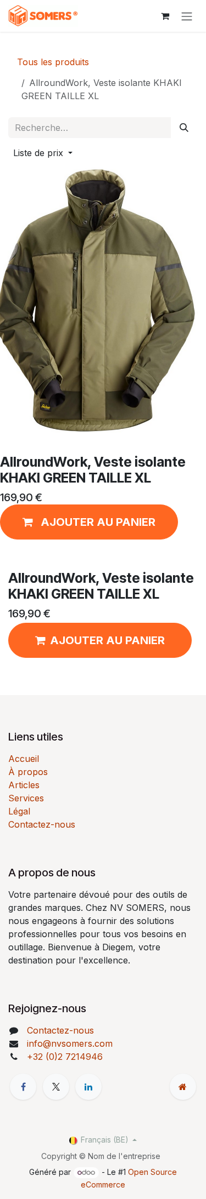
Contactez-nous (41, 824)
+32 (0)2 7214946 (65, 1056)
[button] (42, 152)
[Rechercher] (184, 127)
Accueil (23, 758)
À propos (28, 771)
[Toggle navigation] (187, 15)
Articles (24, 784)
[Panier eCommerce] (165, 16)
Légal (19, 811)
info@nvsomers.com (70, 1043)
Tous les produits (53, 61)
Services (26, 798)
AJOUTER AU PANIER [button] (107, 640)
